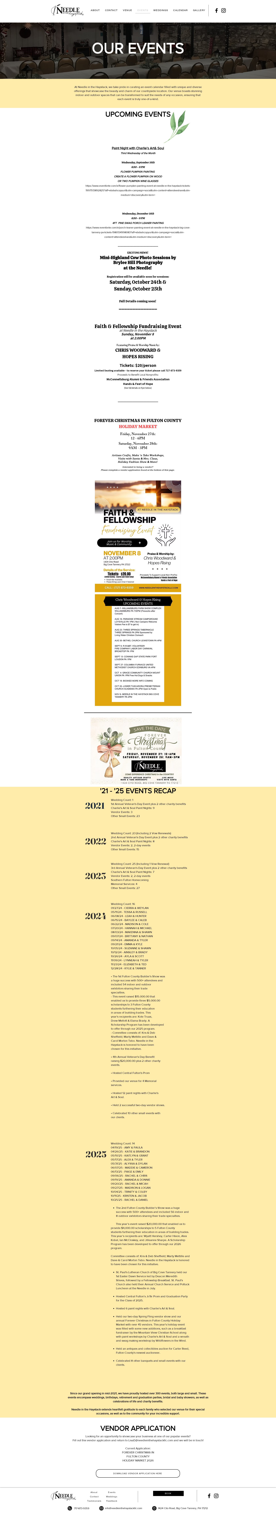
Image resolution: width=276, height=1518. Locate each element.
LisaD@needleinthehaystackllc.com (150, 1440)
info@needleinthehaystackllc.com (123, 1508)
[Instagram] (224, 10)
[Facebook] (216, 10)
